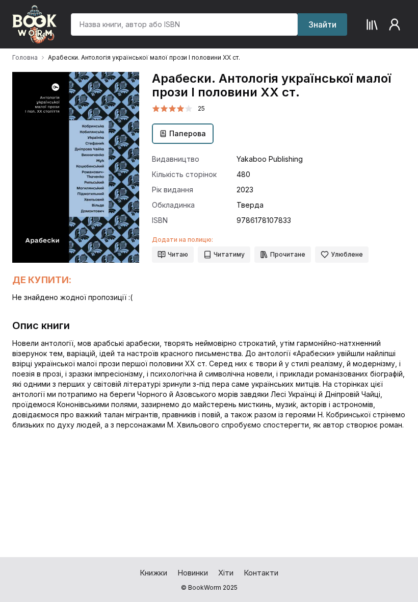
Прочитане (287, 254)
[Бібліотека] (372, 24)
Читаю (178, 254)
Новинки (192, 573)
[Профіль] (394, 24)
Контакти (261, 573)
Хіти (225, 573)
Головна (25, 57)
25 (201, 108)
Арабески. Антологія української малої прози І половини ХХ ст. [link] (144, 57)
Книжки (153, 573)
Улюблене (347, 254)
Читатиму (229, 254)
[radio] (156, 109)
